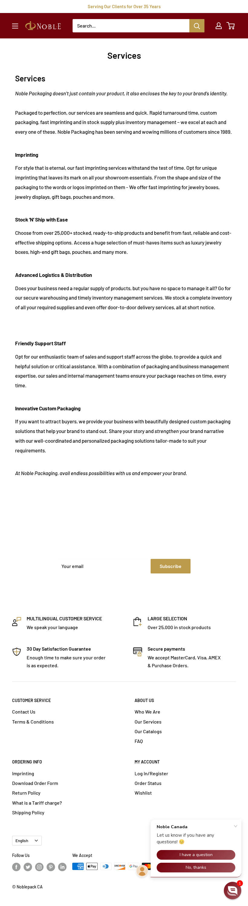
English (21, 840)
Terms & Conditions (33, 721)
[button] (232, 890)
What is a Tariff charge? (37, 803)
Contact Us (23, 711)
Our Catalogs (148, 731)
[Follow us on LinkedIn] (62, 867)
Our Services (148, 721)
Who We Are (147, 711)
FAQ (139, 741)
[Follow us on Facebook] (16, 867)
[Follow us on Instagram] (39, 867)
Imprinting (23, 773)
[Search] (196, 25)
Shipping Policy (28, 812)
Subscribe (170, 566)
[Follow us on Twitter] (28, 867)
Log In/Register (151, 773)
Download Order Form (35, 783)
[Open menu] (15, 26)
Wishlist (143, 793)
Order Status (148, 783)
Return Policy (26, 793)
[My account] (219, 25)
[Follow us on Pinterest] (51, 867)
